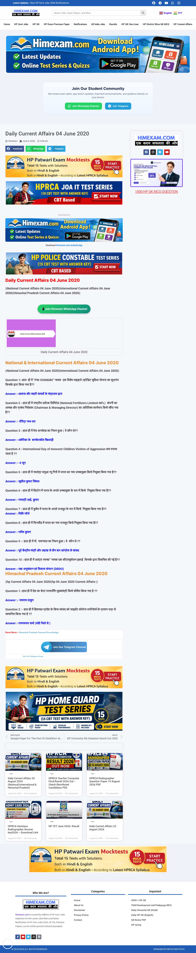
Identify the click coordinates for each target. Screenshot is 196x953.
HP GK (36, 24)
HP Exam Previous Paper (57, 24)
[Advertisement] (156, 375)
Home (7, 24)
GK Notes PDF (138, 920)
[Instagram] (179, 3)
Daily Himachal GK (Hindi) (144, 910)
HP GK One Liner (130, 24)
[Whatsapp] (173, 3)
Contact (78, 920)
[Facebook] (154, 3)
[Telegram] (160, 3)
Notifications (80, 24)
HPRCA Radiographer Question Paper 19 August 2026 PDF (104, 781)
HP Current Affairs (182, 24)
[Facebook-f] (17, 937)
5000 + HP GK (138, 900)
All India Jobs (98, 24)
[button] (14, 149)
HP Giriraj (136, 925)
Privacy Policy (81, 915)
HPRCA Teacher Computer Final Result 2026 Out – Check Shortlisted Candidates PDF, (64, 783)
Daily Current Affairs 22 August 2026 (102, 828)
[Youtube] (166, 3)
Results (113, 24)
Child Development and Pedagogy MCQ (151, 905)
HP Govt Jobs (21, 24)
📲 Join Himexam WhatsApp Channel (64, 309)
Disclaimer (79, 910)
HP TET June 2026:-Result (64, 826)
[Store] (39, 937)
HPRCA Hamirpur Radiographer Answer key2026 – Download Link (23, 829)
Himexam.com (22, 914)
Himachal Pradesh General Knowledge (39, 632)
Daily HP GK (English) (142, 915)
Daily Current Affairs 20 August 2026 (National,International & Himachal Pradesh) (22, 783)
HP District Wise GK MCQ (156, 24)
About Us (78, 905)
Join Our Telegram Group (33, 656)
